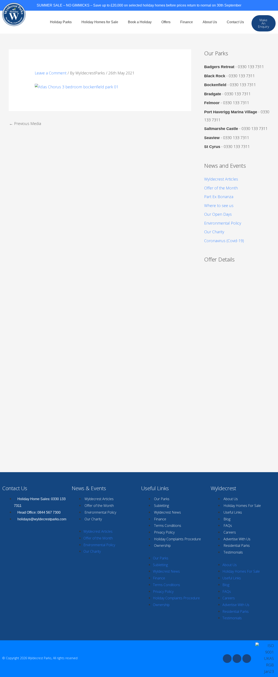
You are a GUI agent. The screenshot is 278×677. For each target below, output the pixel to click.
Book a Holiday (140, 22)
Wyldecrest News (167, 512)
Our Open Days (218, 214)
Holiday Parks (61, 22)
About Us (210, 22)
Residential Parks (236, 545)
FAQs (227, 525)
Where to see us (218, 205)
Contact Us (235, 22)
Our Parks (161, 498)
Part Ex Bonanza (218, 196)
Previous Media (25, 123)
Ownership (162, 545)
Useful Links (232, 512)
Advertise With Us (236, 539)
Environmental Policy (222, 223)
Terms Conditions (167, 525)
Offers (165, 22)
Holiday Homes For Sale (242, 505)
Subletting (161, 505)
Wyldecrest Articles (221, 179)
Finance (186, 22)
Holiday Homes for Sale (99, 22)
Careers (229, 532)
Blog (226, 519)
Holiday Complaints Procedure (177, 539)
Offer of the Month (221, 188)
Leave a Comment (50, 73)
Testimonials (233, 552)
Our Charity (214, 231)
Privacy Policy (164, 532)
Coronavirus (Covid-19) (224, 240)
